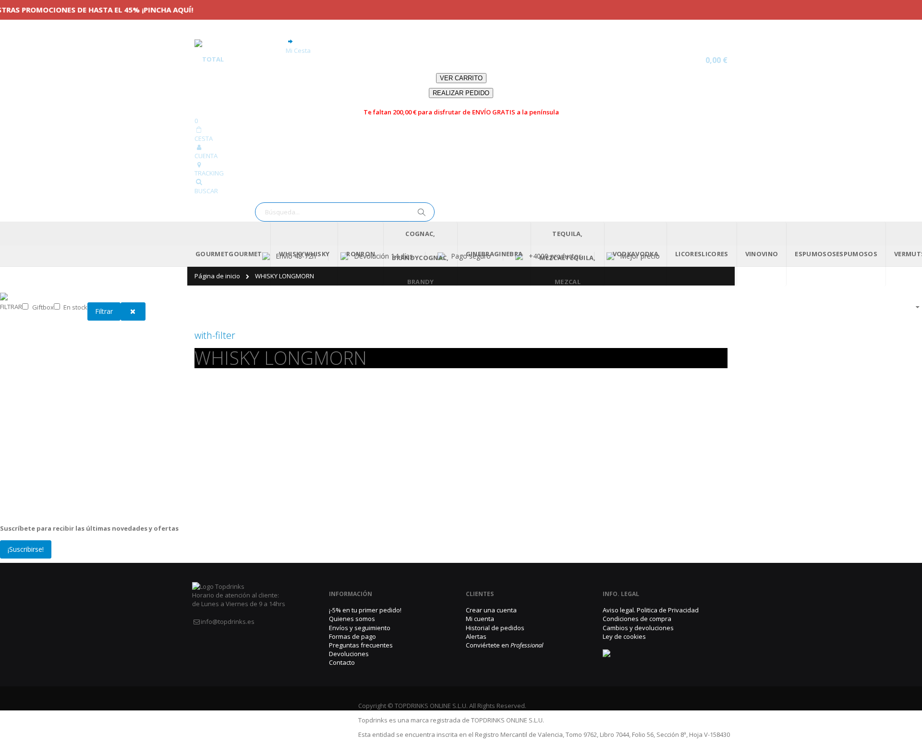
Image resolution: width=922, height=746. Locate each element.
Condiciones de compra (637, 601)
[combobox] (345, 194)
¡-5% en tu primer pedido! (365, 592)
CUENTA (206, 138)
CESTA (203, 120)
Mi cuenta (480, 601)
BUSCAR (206, 173)
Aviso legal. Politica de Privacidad (651, 592)
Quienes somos (352, 601)
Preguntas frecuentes (361, 627)
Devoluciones (349, 636)
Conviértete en (504, 627)
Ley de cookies (624, 618)
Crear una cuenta (491, 592)
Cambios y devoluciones (638, 610)
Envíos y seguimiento (359, 610)
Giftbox (43, 289)
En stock (75, 289)
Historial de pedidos (495, 610)
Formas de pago (352, 618)
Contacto (342, 645)
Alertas (476, 618)
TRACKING (209, 155)
